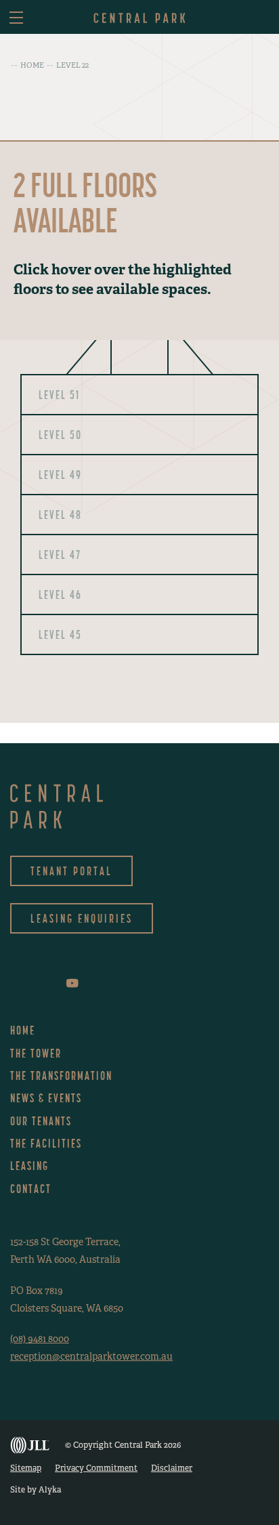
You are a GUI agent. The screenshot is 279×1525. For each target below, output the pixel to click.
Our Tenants (41, 1120)
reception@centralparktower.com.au (91, 1356)
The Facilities (46, 1143)
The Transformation (61, 1075)
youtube (72, 983)
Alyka (50, 1489)
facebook (13, 983)
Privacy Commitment (96, 1468)
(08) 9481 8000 (39, 1339)
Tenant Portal (71, 870)
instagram (31, 983)
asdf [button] (260, 18)
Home (22, 1030)
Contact (30, 1188)
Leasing (29, 1165)
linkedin (51, 983)
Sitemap (25, 1468)
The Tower (36, 1053)
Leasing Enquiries (81, 918)
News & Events (46, 1097)
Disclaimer (171, 1468)
